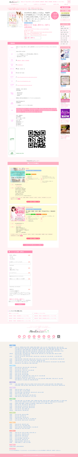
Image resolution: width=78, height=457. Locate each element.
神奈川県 (11, 353)
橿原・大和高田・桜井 (25, 408)
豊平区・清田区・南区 (32, 385)
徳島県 (11, 424)
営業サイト (35, 34)
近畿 (12, 398)
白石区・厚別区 (17, 385)
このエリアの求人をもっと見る (33, 245)
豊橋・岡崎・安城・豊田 (34, 379)
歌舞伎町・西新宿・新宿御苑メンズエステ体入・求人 (18, 9)
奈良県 (11, 408)
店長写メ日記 (49, 450)
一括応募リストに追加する (55, 16)
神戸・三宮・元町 (18, 404)
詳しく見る (33, 201)
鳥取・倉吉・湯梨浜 (25, 414)
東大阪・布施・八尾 (53, 401)
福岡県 (11, 432)
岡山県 (11, 417)
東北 (12, 387)
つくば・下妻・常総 (32, 361)
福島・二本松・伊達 (18, 396)
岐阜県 (11, 375)
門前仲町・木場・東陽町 (50, 349)
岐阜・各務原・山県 (18, 375)
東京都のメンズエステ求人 (39, 313)
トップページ (37, 320)
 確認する (20, 304)
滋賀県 (11, 407)
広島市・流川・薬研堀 (18, 418)
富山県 (11, 368)
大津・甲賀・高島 (18, 407)
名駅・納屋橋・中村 (18, 378)
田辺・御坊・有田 (25, 410)
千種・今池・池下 (55, 378)
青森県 (11, 389)
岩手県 (11, 390)
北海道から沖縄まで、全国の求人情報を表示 (17, 446)
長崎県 (11, 435)
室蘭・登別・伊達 (62, 385)
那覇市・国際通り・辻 (18, 442)
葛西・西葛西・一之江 (58, 349)
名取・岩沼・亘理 (34, 392)
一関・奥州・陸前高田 (26, 390)
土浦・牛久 (26, 361)
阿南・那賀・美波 (18, 424)
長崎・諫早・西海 (18, 435)
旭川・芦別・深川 (40, 385)
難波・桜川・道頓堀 (47, 400)
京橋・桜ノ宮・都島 (18, 401)
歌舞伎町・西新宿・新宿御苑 (23, 60)
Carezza (62, 74)
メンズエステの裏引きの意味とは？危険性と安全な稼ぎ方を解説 (65, 136)
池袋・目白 (62, 26)
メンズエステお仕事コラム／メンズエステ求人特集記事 (37, 450)
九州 (12, 430)
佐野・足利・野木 (33, 360)
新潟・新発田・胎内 (18, 367)
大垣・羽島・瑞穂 (42, 375)
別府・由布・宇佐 (26, 438)
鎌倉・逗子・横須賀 (58, 353)
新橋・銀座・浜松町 (64, 34)
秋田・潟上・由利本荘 (18, 393)
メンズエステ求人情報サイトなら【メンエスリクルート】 (39, 455)
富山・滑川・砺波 (18, 368)
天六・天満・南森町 (27, 400)
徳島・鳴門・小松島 (25, 424)
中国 (12, 412)
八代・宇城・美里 (25, 436)
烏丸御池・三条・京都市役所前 (30, 403)
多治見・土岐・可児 (35, 375)
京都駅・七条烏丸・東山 (48, 403)
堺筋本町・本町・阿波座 (38, 400)
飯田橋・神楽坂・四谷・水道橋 (54, 348)
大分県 (11, 438)
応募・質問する (31, 37)
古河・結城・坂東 (54, 361)
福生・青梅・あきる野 (41, 352)
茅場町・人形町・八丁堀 (44, 348)
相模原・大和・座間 (35, 353)
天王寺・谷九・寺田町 (36, 401)
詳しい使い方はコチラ (65, 17)
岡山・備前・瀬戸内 (18, 417)
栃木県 (11, 360)
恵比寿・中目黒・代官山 (64, 32)
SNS (33, 33)
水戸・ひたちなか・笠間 (19, 361)
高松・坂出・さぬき (18, 425)
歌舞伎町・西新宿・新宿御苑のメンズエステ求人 (19, 315)
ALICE (62, 60)
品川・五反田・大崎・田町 (19, 348)
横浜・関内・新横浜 (18, 353)
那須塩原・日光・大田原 (41, 360)
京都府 (11, 403)
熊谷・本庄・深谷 (18, 357)
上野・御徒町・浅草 (18, 349)
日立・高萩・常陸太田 (61, 361)
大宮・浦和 (17, 356)
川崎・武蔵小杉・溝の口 (27, 353)
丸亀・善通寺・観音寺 (26, 425)
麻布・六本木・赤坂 (64, 30)
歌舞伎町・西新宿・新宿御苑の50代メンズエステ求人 (20, 320)
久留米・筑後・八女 (33, 432)
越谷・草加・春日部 (29, 356)
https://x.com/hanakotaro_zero (24, 81)
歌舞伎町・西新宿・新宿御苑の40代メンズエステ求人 (45, 318)
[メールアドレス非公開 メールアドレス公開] (14, 291)
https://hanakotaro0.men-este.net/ (24, 85)
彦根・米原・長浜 (32, 407)
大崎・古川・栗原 (41, 392)
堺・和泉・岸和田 (60, 401)
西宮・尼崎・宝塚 (25, 404)
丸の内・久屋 (25, 378)
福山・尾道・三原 (26, 418)
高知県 (11, 428)
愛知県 (11, 378)
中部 (12, 365)
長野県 (11, 374)
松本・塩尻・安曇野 (25, 374)
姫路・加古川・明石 (32, 404)
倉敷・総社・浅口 (25, 417)
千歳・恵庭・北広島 (47, 385)
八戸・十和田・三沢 (27, 389)
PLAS (62, 87)
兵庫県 (11, 404)
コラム (65, 107)
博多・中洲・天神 (18, 432)
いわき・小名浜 (33, 396)
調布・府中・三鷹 (34, 352)
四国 (12, 422)
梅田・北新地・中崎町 (18, 400)
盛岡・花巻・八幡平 (18, 390)
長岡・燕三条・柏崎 (26, 367)
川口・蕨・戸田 (22, 356)
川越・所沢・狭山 (36, 356)
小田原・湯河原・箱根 (26, 354)
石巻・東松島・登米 (27, 392)
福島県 (11, 396)
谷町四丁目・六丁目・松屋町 (27, 401)
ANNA (27, 168)
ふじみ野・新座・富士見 (58, 356)
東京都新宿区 (20, 64)
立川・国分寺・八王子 (64, 43)
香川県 (11, 425)
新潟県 (11, 367)
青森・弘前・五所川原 (18, 389)
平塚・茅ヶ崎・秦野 (18, 354)
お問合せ (13, 258)
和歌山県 (11, 410)
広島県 (11, 418)
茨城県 (11, 361)
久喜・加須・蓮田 (50, 356)
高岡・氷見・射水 (25, 368)
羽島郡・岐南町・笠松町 (27, 375)
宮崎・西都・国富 (18, 439)
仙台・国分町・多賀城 (18, 392)
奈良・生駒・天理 (18, 408)
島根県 (11, 415)
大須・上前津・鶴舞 (42, 378)
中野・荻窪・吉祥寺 (18, 352)
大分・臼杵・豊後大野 (18, 438)
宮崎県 (11, 439)
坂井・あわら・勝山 (25, 371)
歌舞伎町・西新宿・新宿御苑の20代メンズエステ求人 (45, 315)
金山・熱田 (61, 378)
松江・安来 (17, 415)
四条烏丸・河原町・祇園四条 (19, 403)
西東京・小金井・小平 (26, 352)
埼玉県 (11, 356)
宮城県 (11, 392)
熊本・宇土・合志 (18, 436)
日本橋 (32, 400)
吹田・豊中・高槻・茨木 (45, 401)
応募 (12, 257)
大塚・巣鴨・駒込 (34, 349)
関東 (12, 345)
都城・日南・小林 (25, 439)
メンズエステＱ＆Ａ (24, 450)
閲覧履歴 (66, 7)
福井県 (11, 371)
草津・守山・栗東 (25, 407)
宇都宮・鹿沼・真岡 (18, 360)
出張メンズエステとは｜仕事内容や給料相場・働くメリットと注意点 (65, 105)
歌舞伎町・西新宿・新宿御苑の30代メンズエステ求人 (20, 318)
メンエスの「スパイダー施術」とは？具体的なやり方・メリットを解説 (65, 120)
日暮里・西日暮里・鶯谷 (27, 349)
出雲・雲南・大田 (23, 415)
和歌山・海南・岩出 (18, 410)
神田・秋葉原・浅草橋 (63, 348)
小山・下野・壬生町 (26, 360)
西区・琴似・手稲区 (25, 385)
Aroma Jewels (29, 207)
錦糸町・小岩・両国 (42, 349)
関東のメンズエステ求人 (14, 313)
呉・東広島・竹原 (33, 418)
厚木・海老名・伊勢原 (50, 353)
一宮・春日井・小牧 (26, 379)
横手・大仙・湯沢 (26, 393)
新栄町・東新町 (48, 378)
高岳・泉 (29, 378)
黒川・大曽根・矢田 (18, 379)
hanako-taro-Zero (20, 153)
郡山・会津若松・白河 (26, 396)
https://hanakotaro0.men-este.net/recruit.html (27, 77)
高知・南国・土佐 (18, 428)
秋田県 (11, 393)
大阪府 (11, 400)
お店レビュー (59, 450)
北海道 (12, 382)
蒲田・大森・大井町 (28, 348)
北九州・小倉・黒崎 (25, 432)
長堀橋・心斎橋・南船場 (55, 400)
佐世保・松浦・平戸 (25, 435)
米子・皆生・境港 (18, 414)
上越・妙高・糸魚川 (34, 367)
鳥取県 (11, 414)
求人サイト (38, 32)
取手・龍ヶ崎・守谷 (47, 361)
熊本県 (11, 436)
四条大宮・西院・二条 (40, 403)
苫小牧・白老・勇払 (55, 385)
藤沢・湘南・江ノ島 (42, 353)
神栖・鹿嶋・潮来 (39, 361)
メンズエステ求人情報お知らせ (15, 450)
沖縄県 (11, 442)
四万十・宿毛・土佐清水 (26, 428)
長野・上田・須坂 (18, 374)
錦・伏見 (34, 378)
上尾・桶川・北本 (43, 356)
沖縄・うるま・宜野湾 (27, 442)
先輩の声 (53, 450)
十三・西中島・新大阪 (63, 400)
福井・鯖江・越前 (18, 371)
